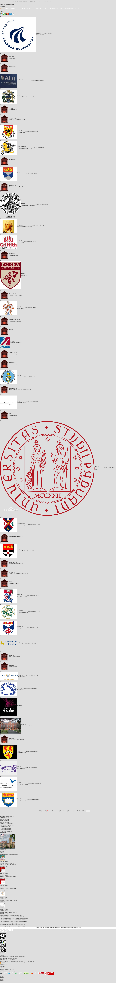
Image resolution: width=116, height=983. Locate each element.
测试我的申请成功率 (52, 34)
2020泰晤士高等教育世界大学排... (7, 829)
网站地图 (19, 956)
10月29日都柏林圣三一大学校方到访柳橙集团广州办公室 (12, 917)
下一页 (78, 810)
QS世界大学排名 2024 (4, 822)
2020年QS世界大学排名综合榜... (7, 831)
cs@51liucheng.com (9, 969)
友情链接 (23, 956)
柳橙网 (20, 2)
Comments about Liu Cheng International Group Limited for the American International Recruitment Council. (58, 927)
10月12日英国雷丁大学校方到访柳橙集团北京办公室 (11, 923)
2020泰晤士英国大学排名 (5, 828)
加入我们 (15, 956)
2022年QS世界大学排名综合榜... (7, 823)
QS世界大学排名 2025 (4, 820)
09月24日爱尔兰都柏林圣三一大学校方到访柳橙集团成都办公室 (13, 926)
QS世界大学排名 (32, 2)
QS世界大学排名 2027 (4, 817)
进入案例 (6, 866)
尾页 (83, 810)
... (74, 810)
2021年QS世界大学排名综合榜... (7, 825)
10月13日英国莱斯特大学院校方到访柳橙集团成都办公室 (12, 921)
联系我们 (6, 956)
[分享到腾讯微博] (10, 14)
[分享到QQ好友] (1, 14)
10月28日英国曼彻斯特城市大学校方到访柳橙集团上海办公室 (13, 920)
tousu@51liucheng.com (12, 971)
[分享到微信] (4, 14)
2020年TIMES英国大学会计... (6, 826)
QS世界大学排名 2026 (4, 819)
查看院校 (2, 866)
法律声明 (10, 956)
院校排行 (25, 2)
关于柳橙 (2, 956)
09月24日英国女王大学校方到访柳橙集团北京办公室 (11, 924)
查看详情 (46, 34)
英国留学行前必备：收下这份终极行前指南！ (9, 915)
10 (71, 810)
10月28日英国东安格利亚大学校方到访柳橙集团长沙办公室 (12, 918)
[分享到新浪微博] (7, 14)
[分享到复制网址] (13, 14)
